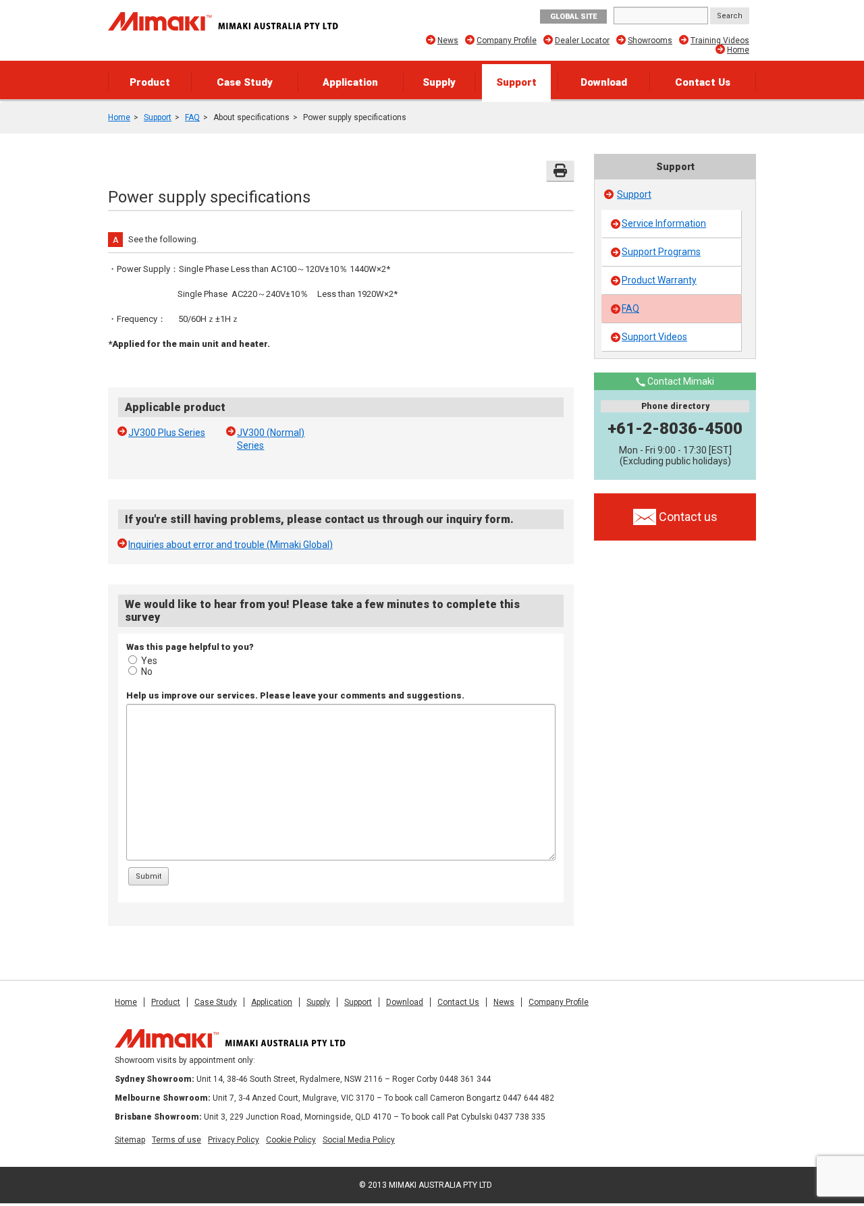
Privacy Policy (233, 1140)
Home (738, 50)
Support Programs (661, 251)
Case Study (245, 82)
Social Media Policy (359, 1140)
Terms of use (176, 1140)
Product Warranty (659, 280)
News (447, 40)
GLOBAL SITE (573, 16)
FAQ (192, 117)
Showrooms (650, 40)
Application (350, 82)
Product (150, 82)
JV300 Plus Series (166, 432)
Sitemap (130, 1140)
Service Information (664, 223)
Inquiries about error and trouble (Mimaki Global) (230, 544)
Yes (149, 660)
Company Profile (507, 40)
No (147, 671)
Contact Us (702, 82)
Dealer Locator (582, 40)
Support (516, 82)
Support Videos (654, 336)
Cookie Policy (291, 1140)
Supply (439, 82)
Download (603, 82)
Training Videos (720, 40)
